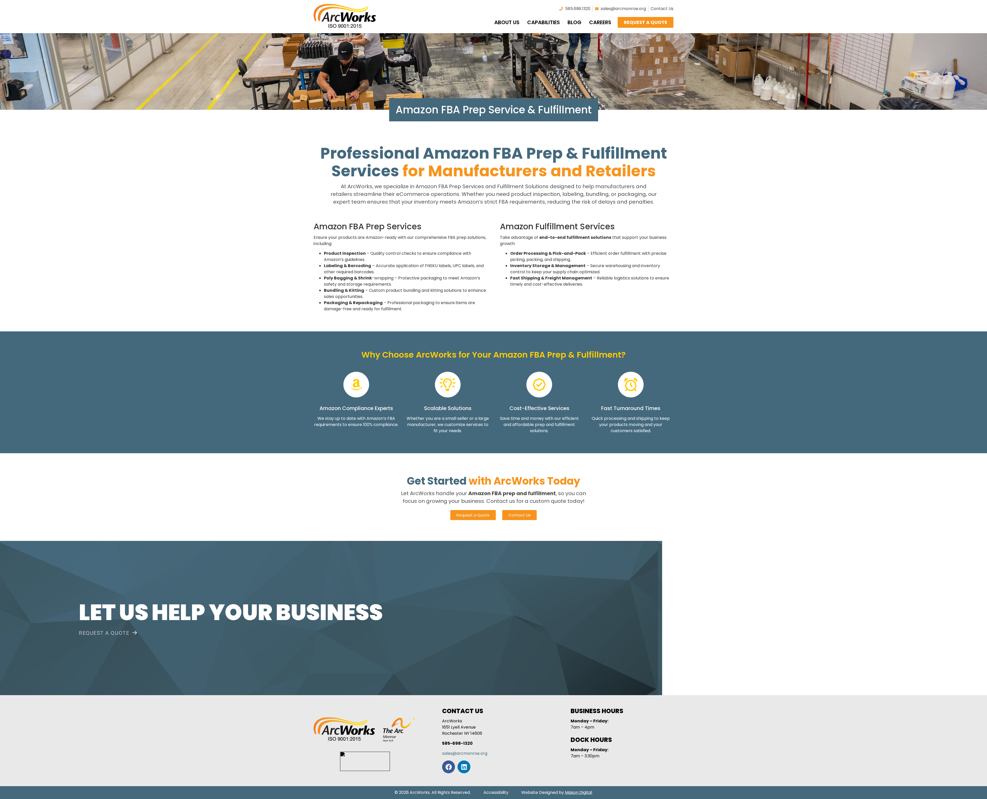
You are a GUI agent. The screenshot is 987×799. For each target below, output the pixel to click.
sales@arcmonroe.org (464, 753)
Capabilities (543, 22)
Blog (574, 22)
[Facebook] (448, 766)
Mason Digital (578, 792)
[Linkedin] (464, 766)
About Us (506, 22)
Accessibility (495, 792)
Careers (600, 22)
